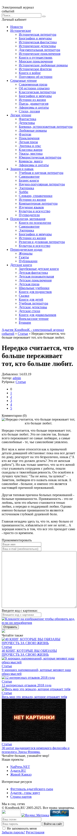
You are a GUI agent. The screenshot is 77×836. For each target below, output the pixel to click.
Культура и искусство (34, 211)
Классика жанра (30, 149)
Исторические (20, 30)
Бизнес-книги (29, 180)
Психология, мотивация (27, 219)
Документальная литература (39, 50)
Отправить (10, 627)
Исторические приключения (39, 53)
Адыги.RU (18, 770)
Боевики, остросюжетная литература (46, 126)
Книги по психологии (35, 222)
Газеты (24, 257)
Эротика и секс (30, 146)
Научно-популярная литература (42, 184)
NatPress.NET (20, 767)
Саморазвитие (29, 176)
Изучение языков (31, 207)
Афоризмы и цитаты (34, 107)
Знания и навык (22, 169)
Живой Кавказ (20, 774)
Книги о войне (30, 73)
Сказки (24, 295)
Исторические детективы (37, 46)
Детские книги (21, 265)
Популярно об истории (35, 77)
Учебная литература (33, 303)
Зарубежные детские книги (39, 269)
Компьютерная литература (38, 203)
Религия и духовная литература (42, 242)
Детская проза (29, 284)
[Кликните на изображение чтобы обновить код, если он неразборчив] (38, 623)
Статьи (23, 333)
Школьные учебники (34, 288)
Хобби (23, 192)
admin (17, 378)
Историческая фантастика (38, 42)
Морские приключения (36, 61)
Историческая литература (37, 34)
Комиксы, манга (31, 161)
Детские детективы (33, 307)
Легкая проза (28, 142)
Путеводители (29, 215)
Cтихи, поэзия (29, 111)
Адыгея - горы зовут (25, 793)
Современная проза (33, 84)
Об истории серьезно (34, 88)
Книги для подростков (35, 292)
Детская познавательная (36, 276)
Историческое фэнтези (35, 69)
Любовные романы (33, 130)
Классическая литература (37, 92)
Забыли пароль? (13, 832)
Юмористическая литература (40, 157)
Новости (16, 27)
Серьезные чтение (23, 80)
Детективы (27, 123)
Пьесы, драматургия (33, 103)
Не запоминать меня (22, 828)
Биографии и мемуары (35, 38)
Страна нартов (21, 796)
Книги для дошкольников (37, 315)
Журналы (26, 253)
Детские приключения (35, 280)
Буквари (25, 322)
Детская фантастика (33, 272)
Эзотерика (26, 188)
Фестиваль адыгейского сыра (31, 789)
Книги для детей (31, 299)
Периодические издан (26, 249)
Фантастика (27, 119)
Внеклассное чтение (34, 318)
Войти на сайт (53, 824)
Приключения (29, 138)
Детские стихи (29, 311)
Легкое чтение (20, 115)
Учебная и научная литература (41, 173)
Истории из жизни (32, 100)
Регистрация (35, 832)
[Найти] (44, 16)
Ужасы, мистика (31, 153)
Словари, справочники (35, 196)
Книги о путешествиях (35, 57)
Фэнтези (25, 134)
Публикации (28, 261)
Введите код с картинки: (20, 610)
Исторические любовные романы (43, 65)
